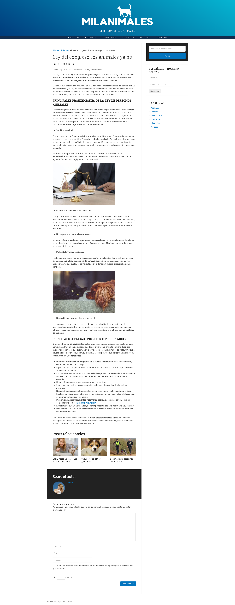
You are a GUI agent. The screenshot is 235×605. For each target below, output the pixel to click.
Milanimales (52, 602)
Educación (128, 37)
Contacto (161, 37)
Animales (65, 50)
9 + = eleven (63, 577)
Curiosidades (109, 37)
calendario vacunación (86, 403)
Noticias (144, 37)
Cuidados (90, 37)
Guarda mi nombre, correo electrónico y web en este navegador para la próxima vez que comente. (93, 567)
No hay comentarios (92, 70)
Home (56, 50)
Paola (55, 70)
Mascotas (73, 37)
